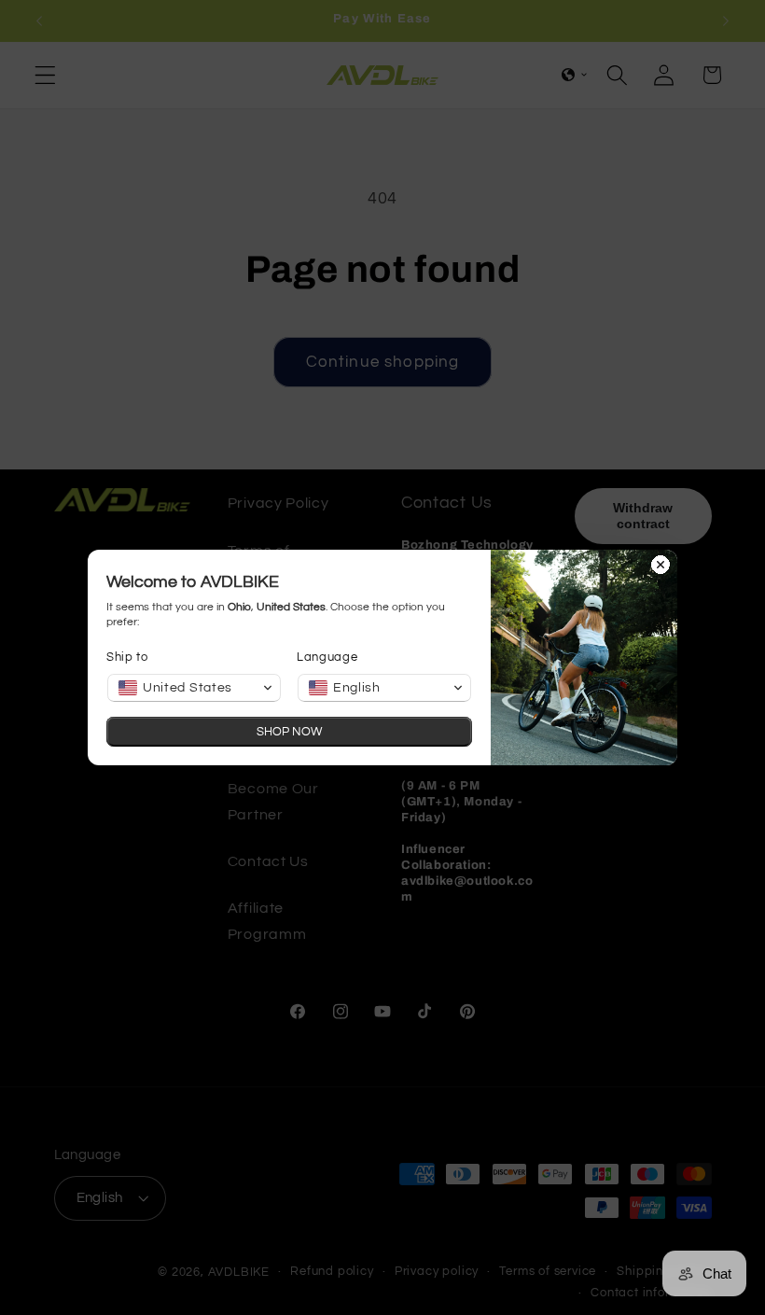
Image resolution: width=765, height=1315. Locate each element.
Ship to (127, 657)
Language (327, 657)
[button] (194, 688)
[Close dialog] (660, 566)
